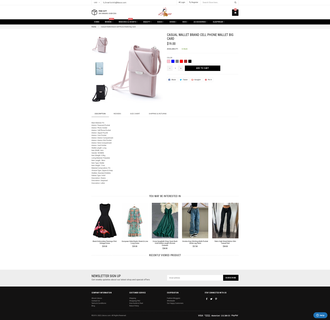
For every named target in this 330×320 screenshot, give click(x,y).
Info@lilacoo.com (119, 3)
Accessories (200, 22)
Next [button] (242, 222)
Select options (104, 219)
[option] (98, 45)
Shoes (173, 22)
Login (182, 2)
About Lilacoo (97, 298)
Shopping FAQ (134, 301)
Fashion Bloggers (173, 298)
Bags (160, 22)
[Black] (190, 61)
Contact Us (96, 301)
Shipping (132, 298)
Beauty (147, 22)
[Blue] (173, 61)
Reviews (117, 114)
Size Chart (135, 114)
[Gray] (177, 61)
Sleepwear (218, 22)
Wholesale (171, 301)
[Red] (181, 61)
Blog (93, 306)
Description (100, 114)
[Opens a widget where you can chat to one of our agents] (320, 315)
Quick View (105, 223)
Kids (185, 22)
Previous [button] (88, 222)
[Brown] (185, 61)
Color (169, 58)
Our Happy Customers (175, 303)
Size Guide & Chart (136, 303)
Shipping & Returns (158, 114)
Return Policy (134, 306)
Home (96, 22)
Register (194, 2)
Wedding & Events (128, 21)
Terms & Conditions (99, 303)
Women (109, 21)
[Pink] (168, 61)
